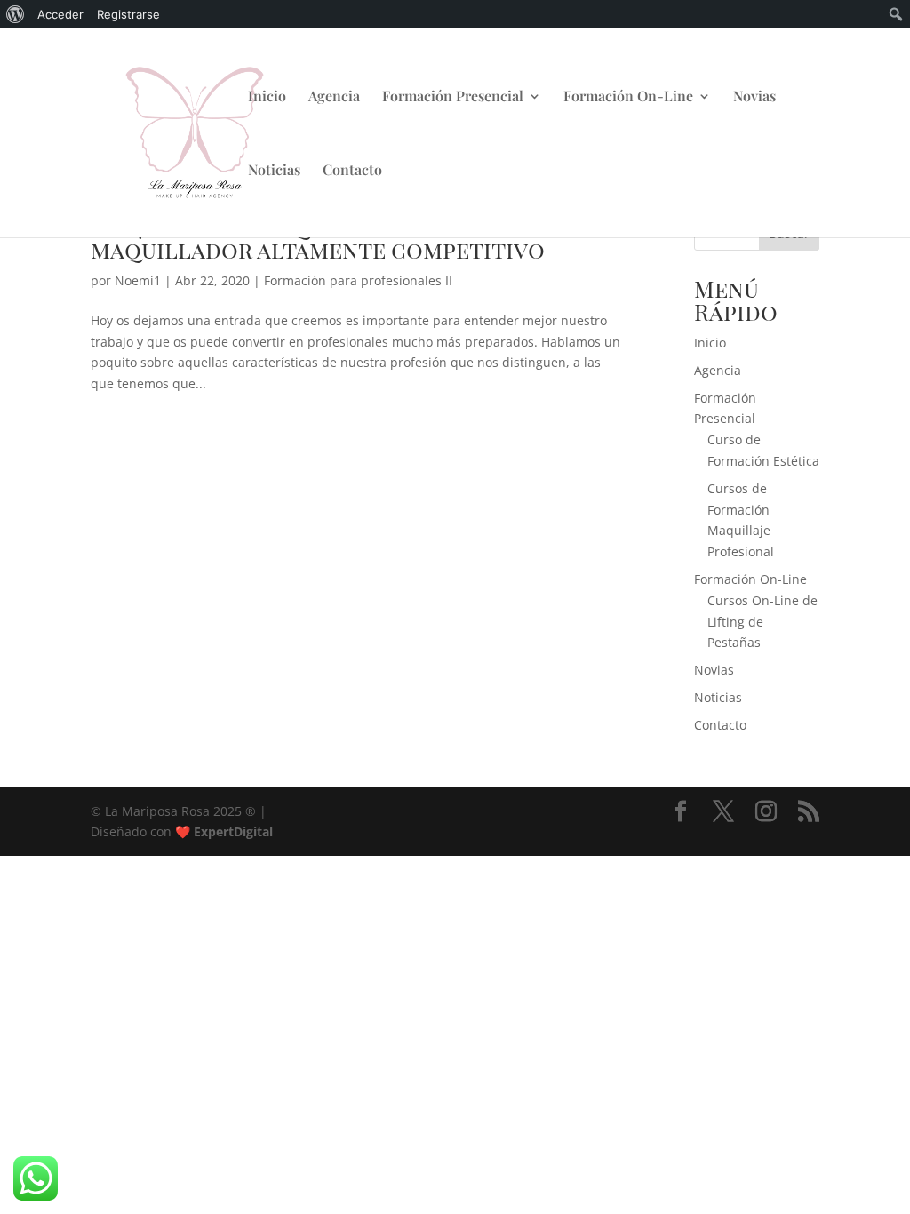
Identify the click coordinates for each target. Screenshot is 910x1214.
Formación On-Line (628, 97)
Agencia (334, 97)
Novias (754, 97)
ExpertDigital (233, 831)
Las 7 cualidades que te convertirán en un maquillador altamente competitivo (347, 238)
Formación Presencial (452, 97)
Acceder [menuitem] (60, 14)
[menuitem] (15, 14)
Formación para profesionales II (358, 280)
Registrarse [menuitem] (128, 14)
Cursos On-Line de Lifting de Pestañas (762, 621)
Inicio (267, 97)
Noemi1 (138, 280)
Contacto (352, 171)
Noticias (274, 171)
